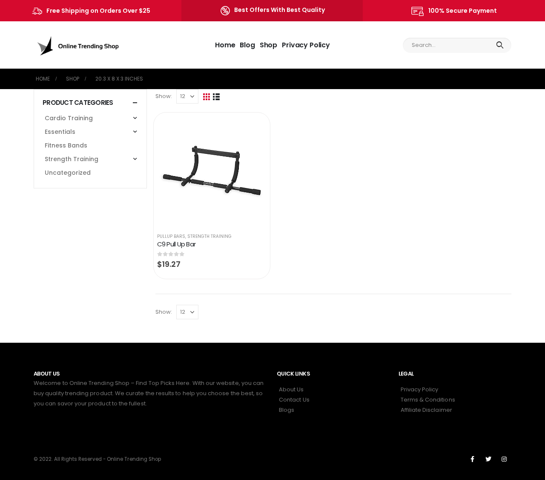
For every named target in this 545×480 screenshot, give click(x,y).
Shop (268, 45)
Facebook (472, 459)
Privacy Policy (306, 45)
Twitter (488, 459)
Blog (247, 45)
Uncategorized (68, 172)
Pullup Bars (171, 236)
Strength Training (209, 236)
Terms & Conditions (428, 400)
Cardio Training (69, 118)
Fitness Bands (66, 145)
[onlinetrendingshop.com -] (78, 45)
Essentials (60, 131)
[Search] (499, 45)
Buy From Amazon (252, 127)
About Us (291, 389)
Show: (163, 96)
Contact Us (294, 400)
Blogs (286, 410)
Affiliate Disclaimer (426, 410)
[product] (212, 170)
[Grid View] (207, 97)
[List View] (216, 97)
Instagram (504, 459)
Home (225, 45)
